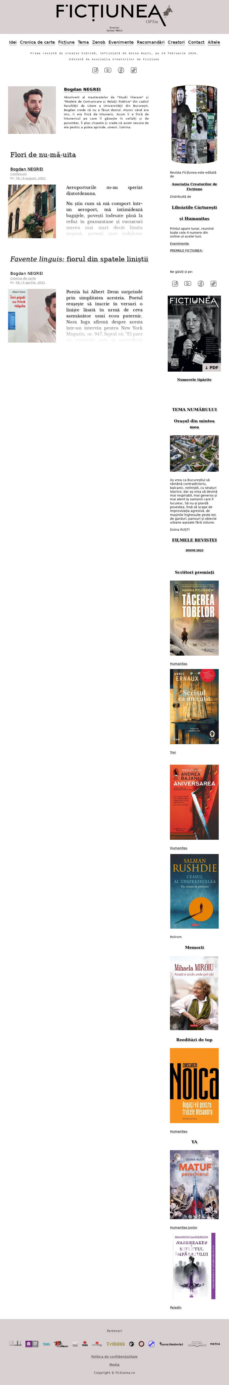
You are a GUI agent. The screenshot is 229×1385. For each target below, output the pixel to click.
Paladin (175, 1307)
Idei (13, 42)
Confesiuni (18, 174)
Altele (214, 42)
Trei (173, 752)
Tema (83, 42)
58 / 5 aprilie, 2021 (30, 282)
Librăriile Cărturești (194, 207)
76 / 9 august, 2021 (31, 178)
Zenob (98, 42)
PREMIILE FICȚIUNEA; (186, 250)
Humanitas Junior (183, 1227)
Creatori (176, 42)
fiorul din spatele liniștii (79, 259)
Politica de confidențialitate (114, 1356)
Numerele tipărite (194, 380)
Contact (196, 42)
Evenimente (121, 42)
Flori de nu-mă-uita (43, 154)
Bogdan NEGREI (26, 169)
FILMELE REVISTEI (194, 540)
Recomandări (151, 42)
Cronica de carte (37, 42)
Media (114, 1364)
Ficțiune (66, 42)
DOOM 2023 (194, 550)
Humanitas (196, 218)
